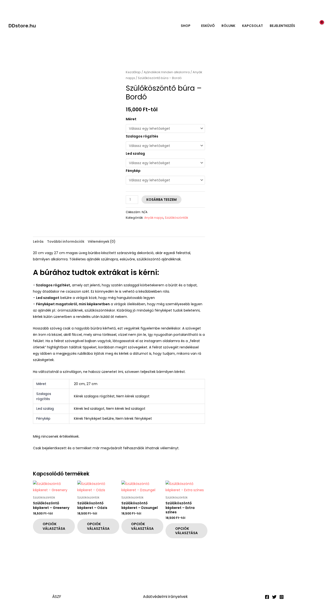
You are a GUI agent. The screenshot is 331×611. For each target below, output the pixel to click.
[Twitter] (274, 597)
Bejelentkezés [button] (282, 25)
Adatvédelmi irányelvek (165, 596)
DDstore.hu (22, 25)
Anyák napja (153, 218)
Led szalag (135, 153)
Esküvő (208, 25)
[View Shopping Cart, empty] (319, 25)
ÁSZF (56, 596)
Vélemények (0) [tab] (102, 241)
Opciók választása (54, 526)
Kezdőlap (133, 72)
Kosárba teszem (161, 199)
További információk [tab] (65, 241)
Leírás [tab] (38, 241)
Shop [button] (185, 25)
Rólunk (228, 25)
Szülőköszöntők (176, 218)
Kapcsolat (252, 25)
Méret (131, 119)
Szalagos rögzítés (142, 136)
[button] (309, 25)
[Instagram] (281, 597)
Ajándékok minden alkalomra (167, 72)
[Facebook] (267, 597)
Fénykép (133, 170)
